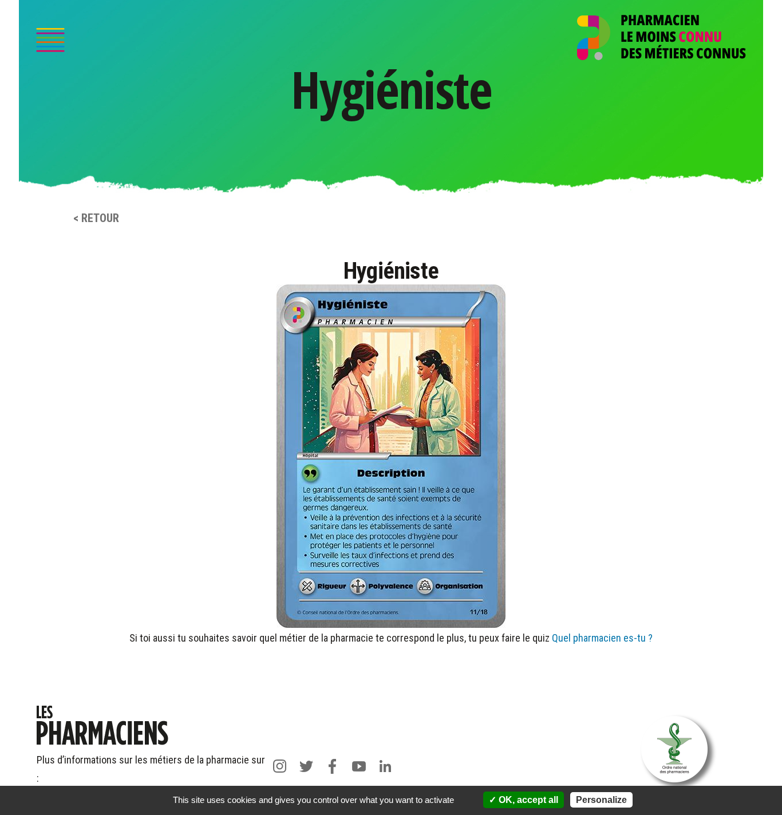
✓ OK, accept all (523, 800)
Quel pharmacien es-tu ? (602, 638)
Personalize (601, 800)
